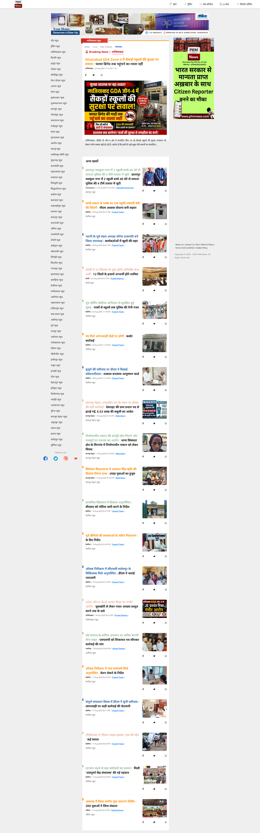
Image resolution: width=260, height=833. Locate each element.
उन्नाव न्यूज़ (55, 427)
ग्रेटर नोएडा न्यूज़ (58, 80)
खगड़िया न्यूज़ (57, 279)
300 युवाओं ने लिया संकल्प (111, 803)
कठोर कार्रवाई (109, 338)
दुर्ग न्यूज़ (54, 325)
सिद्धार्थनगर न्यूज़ (58, 188)
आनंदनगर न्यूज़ (57, 405)
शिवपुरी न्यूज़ (56, 182)
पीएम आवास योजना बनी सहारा (113, 205)
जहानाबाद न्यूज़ (58, 302)
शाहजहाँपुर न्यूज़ (58, 205)
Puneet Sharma (117, 279)
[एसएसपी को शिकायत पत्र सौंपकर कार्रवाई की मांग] (154, 642)
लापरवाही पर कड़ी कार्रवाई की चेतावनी (112, 704)
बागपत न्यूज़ (56, 211)
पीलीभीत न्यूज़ (57, 353)
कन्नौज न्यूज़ (56, 194)
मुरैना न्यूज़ (55, 410)
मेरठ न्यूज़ (55, 91)
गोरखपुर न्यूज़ (57, 114)
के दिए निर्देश (112, 537)
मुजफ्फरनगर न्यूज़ (59, 103)
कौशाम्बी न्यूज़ (57, 251)
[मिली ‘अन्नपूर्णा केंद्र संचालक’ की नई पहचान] (154, 775)
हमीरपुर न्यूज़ (56, 359)
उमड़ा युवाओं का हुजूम (111, 471)
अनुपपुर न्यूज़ (56, 422)
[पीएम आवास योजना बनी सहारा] (154, 210)
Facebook (45, 458)
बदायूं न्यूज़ (55, 148)
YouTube (76, 458)
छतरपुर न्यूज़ (56, 217)
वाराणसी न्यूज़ (57, 222)
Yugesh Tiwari (118, 212)
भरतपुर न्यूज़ (56, 268)
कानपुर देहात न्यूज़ (59, 416)
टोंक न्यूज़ (55, 376)
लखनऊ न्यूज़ (56, 177)
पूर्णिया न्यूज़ (56, 445)
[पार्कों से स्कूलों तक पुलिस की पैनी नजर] (154, 310)
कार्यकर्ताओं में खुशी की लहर (112, 238)
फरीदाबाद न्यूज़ (57, 291)
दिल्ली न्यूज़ (56, 57)
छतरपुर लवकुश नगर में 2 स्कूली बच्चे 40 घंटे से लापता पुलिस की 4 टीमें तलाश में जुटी (113, 176)
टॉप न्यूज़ (54, 40)
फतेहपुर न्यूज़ (56, 126)
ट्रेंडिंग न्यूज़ (55, 46)
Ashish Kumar (117, 810)
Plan (198, 244)
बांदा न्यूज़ (55, 131)
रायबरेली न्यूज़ (57, 234)
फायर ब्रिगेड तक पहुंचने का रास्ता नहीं (122, 61)
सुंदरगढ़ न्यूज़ (56, 160)
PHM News (25, 4)
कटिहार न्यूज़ (56, 245)
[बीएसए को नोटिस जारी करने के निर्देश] (154, 509)
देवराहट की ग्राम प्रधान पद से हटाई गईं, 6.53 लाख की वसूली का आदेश (112, 406)
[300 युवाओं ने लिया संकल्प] (154, 808)
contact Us (189, 244)
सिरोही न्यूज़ (56, 257)
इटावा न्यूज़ (55, 433)
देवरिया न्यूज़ (56, 285)
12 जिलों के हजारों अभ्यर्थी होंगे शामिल (112, 271)
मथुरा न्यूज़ (55, 365)
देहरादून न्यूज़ (56, 382)
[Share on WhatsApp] (166, 191)
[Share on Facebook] (143, 191)
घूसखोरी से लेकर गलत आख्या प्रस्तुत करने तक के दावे (112, 606)
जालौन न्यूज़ (56, 143)
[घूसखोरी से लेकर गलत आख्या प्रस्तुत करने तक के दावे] (154, 609)
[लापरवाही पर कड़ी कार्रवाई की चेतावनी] (154, 708)
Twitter (55, 458)
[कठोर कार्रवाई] (154, 343)
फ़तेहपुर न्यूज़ (56, 439)
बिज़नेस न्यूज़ (56, 262)
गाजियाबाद (118, 47)
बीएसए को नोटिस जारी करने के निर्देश (109, 504)
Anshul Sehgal (118, 649)
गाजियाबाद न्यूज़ (58, 51)
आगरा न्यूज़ (56, 86)
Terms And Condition (184, 247)
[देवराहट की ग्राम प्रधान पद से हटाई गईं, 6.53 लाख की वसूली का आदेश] (154, 409)
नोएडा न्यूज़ (56, 69)
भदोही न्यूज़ (56, 399)
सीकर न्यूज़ (56, 348)
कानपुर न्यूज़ (56, 108)
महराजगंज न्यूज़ (58, 171)
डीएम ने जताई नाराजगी (110, 573)
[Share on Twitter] (154, 191)
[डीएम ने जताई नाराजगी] (154, 575)
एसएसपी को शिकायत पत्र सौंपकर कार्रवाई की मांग (112, 639)
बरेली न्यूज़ (55, 239)
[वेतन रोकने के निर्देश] (154, 675)
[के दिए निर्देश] (154, 542)
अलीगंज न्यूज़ (57, 296)
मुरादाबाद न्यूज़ (57, 137)
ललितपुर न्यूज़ (57, 308)
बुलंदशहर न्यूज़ (57, 97)
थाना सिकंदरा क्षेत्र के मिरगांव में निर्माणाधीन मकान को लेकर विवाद (112, 442)
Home (87, 47)
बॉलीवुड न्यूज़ (57, 74)
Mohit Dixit (120, 416)
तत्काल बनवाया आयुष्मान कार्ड (112, 371)
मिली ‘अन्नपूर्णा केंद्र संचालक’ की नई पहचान (113, 770)
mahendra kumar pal (125, 188)
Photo (66, 458)
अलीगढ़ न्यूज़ (56, 319)
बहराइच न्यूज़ (57, 200)
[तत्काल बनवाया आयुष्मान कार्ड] (154, 376)
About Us (179, 244)
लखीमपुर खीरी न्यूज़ (60, 154)
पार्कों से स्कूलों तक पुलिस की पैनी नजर (112, 305)
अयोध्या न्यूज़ (56, 336)
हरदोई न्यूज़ (56, 370)
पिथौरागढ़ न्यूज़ (57, 393)
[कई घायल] (154, 742)
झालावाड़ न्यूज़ (57, 274)
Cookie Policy (201, 247)
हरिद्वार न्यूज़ (56, 388)
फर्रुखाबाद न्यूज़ (58, 342)
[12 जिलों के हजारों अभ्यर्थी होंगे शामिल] (154, 276)
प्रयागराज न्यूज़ (57, 120)
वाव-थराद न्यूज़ (57, 314)
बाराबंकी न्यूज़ (57, 165)
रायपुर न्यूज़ (56, 331)
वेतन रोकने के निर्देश (107, 670)
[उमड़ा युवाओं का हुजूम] (154, 476)
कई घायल (112, 737)
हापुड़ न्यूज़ (55, 63)
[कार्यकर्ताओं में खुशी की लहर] (154, 243)
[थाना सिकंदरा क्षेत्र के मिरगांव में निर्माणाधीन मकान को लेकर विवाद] (154, 443)
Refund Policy (207, 244)
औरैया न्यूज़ (56, 228)
